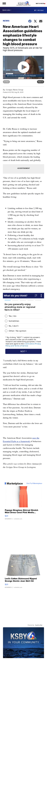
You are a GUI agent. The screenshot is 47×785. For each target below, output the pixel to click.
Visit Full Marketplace (34, 483)
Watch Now (40, 3)
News (6, 21)
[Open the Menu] (4, 3)
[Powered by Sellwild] (38, 625)
